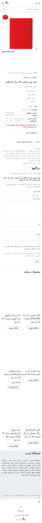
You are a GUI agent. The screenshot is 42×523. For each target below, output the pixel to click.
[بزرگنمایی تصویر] (36, 48)
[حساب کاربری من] (3, 3)
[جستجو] (4, 9)
